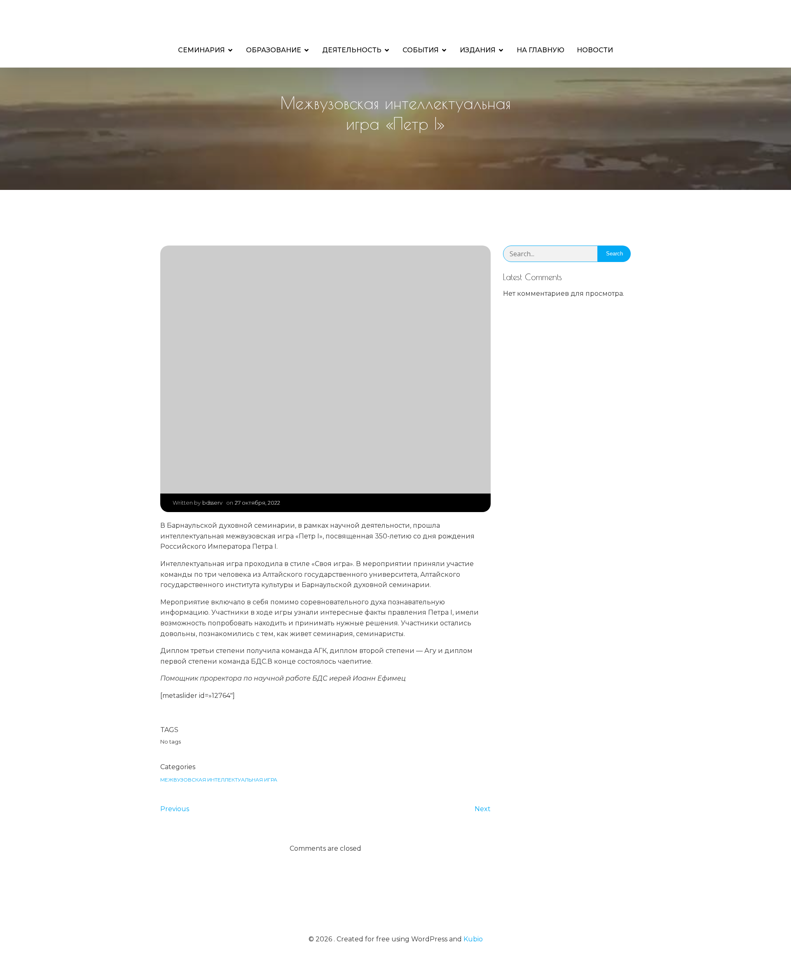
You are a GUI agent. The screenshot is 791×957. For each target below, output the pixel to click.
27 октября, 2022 (257, 502)
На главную (540, 50)
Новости (595, 50)
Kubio (473, 939)
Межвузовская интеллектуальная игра (218, 780)
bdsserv (212, 502)
